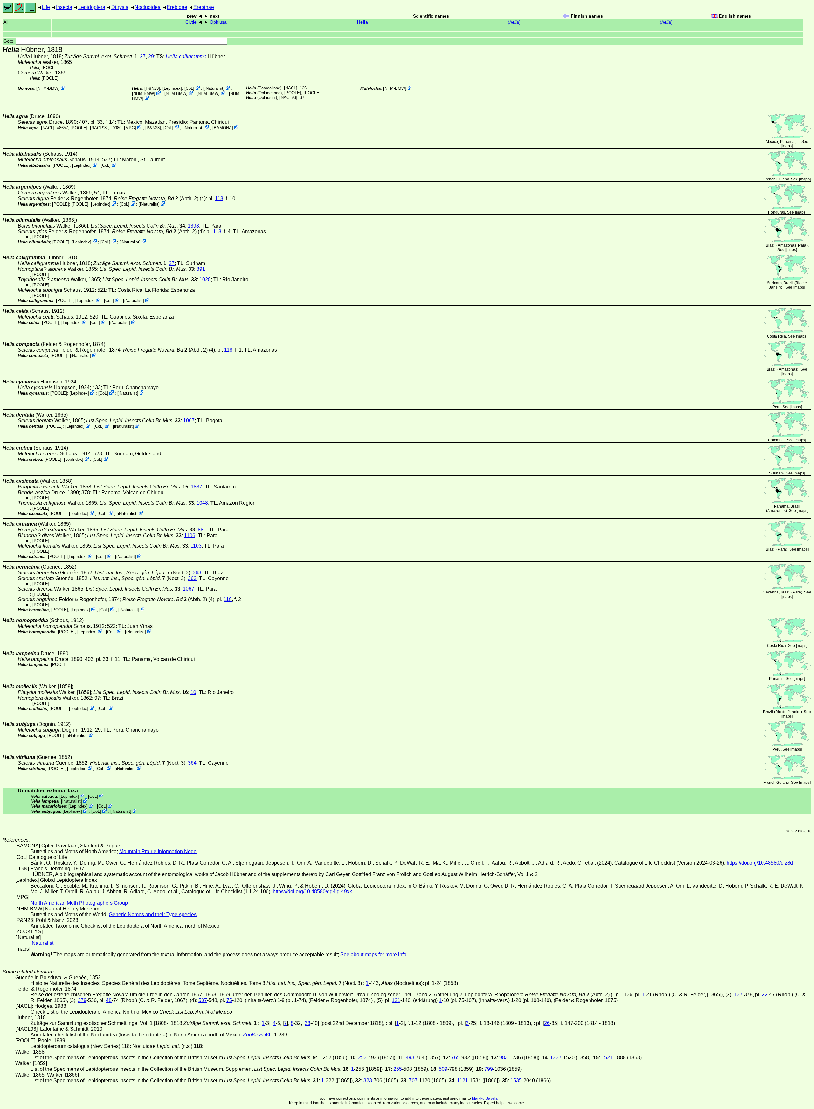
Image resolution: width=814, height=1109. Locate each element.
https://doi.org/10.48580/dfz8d (760, 863)
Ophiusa (218, 22)
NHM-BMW (48, 88)
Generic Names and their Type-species (153, 914)
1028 (205, 279)
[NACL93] (288, 97)
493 (410, 1057)
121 (396, 1000)
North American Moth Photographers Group (79, 903)
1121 (462, 1080)
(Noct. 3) (142, 572)
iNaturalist (214, 88)
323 (367, 1080)
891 (201, 269)
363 (197, 572)
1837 (196, 486)
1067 (189, 420)
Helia (362, 22)
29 (151, 56)
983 (503, 1057)
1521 (607, 1057)
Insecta (64, 7)
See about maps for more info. (374, 954)
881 (202, 529)
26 (547, 1023)
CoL (189, 88)
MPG (130, 127)
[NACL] (290, 88)
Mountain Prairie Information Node (158, 851)
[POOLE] (50, 67)
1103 (196, 546)
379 (82, 1000)
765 (455, 1057)
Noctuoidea (148, 7)
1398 (193, 225)
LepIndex (172, 88)
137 (738, 994)
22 (765, 994)
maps (787, 146)
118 (219, 198)
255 (397, 1069)
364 (192, 763)
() (514, 22)
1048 (202, 503)
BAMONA (223, 127)
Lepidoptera (91, 7)
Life (46, 7)
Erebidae (177, 7)
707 (413, 1080)
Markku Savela (485, 1098)
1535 (516, 1080)
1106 (189, 535)
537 (202, 1000)
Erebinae (203, 7)
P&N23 (152, 88)
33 (307, 1023)
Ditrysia (119, 7)
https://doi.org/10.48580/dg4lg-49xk (312, 891)
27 (143, 56)
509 (443, 1069)
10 (193, 692)
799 (488, 1069)
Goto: (9, 41)
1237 (556, 1057)
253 (362, 1057)
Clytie (191, 22)
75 (229, 1000)
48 (109, 1000)
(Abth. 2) (156, 198)
